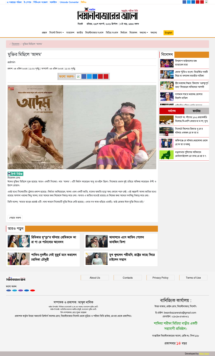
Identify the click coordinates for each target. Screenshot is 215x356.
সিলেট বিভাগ (55, 32)
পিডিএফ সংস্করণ (41, 2)
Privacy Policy (160, 278)
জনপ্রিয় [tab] (197, 111)
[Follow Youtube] (32, 290)
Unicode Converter (69, 2)
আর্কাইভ (53, 2)
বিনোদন (133, 32)
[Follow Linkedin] (26, 290)
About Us (95, 278)
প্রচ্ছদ (44, 32)
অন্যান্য (143, 32)
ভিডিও (83, 2)
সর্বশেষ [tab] (171, 111)
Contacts (128, 278)
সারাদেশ (70, 32)
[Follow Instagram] (14, 290)
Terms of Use (193, 278)
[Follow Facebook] (8, 290)
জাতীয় (80, 32)
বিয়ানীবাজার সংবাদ (94, 32)
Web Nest (204, 353)
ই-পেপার (27, 2)
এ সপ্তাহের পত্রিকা (14, 2)
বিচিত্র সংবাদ (112, 32)
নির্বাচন (124, 32)
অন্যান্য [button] (154, 32)
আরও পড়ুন (15, 228)
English (168, 32)
